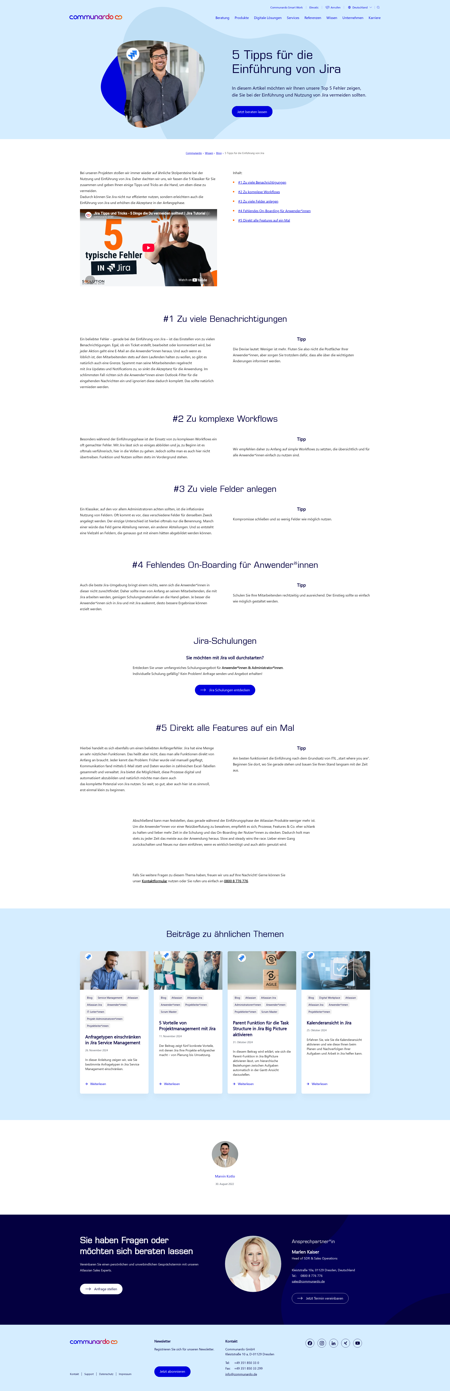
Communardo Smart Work (286, 7)
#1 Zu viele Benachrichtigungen (262, 182)
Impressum (125, 1374)
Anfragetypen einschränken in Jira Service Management (113, 1039)
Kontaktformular (154, 880)
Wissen (209, 153)
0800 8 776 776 (236, 880)
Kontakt (74, 1374)
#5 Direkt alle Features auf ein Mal (264, 220)
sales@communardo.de (308, 1281)
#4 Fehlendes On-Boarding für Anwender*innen (274, 210)
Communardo (194, 153)
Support (89, 1374)
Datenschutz (106, 1374)
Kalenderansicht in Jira (329, 1022)
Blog (219, 153)
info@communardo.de (241, 1374)
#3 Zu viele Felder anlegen (258, 201)
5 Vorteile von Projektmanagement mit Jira (187, 1025)
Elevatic (314, 7)
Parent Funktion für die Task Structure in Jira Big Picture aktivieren (261, 1028)
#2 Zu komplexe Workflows (259, 191)
